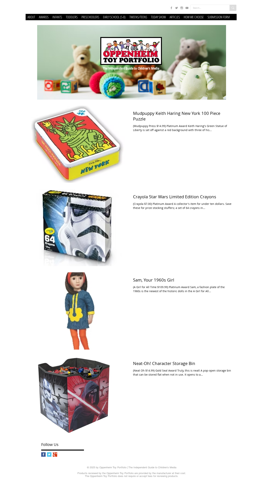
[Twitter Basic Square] (49, 454)
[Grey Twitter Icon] (176, 8)
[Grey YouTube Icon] (187, 8)
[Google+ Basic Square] (55, 454)
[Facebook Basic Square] (43, 454)
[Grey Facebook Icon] (171, 8)
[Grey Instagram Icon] (181, 8)
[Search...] (232, 8)
